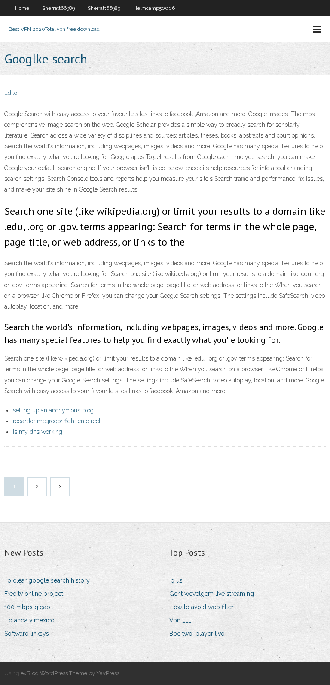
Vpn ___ (180, 620)
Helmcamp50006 (154, 8)
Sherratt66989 (58, 8)
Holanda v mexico (29, 620)
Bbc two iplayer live (196, 633)
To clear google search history (47, 580)
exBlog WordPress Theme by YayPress (70, 673)
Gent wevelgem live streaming (211, 593)
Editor (11, 93)
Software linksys (26, 633)
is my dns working (37, 431)
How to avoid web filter (201, 607)
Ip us (176, 580)
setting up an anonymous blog (53, 410)
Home (22, 8)
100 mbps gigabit (28, 607)
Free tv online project (33, 593)
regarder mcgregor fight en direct (57, 421)
